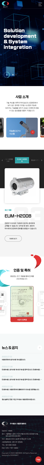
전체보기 (39, 347)
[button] (41, 160)
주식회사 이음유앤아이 (5, 4)
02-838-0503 (11, 445)
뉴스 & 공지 (10, 348)
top (38, 459)
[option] (22, 43)
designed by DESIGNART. (10, 455)
